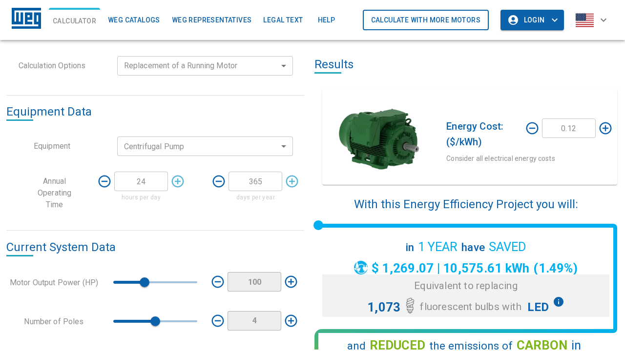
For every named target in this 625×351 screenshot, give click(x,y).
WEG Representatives (212, 20)
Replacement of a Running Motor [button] (181, 65)
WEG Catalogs (134, 20)
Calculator (74, 21)
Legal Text (283, 20)
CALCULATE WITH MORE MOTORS (425, 20)
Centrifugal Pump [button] (154, 146)
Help (326, 20)
